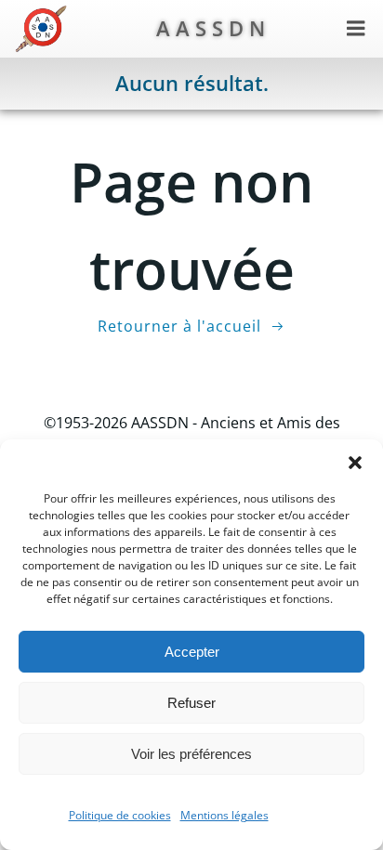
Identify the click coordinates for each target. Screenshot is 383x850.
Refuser (191, 703)
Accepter (192, 652)
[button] (355, 462)
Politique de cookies (120, 815)
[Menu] (356, 28)
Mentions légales (224, 815)
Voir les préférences (191, 754)
